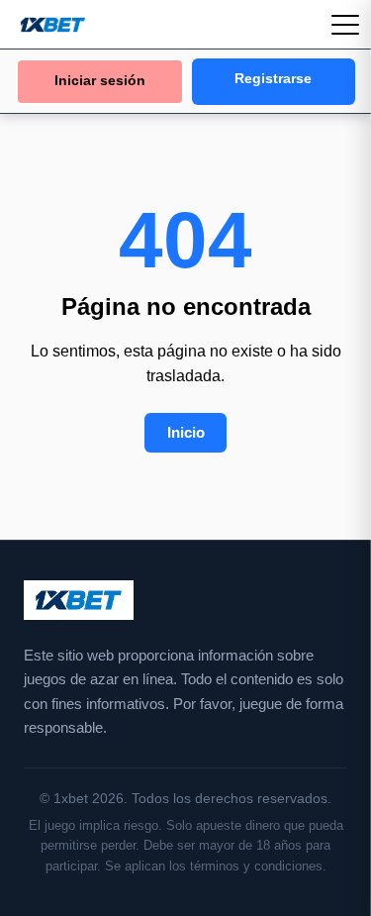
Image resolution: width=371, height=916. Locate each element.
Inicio (186, 432)
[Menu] (345, 25)
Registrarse (273, 78)
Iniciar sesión (99, 80)
